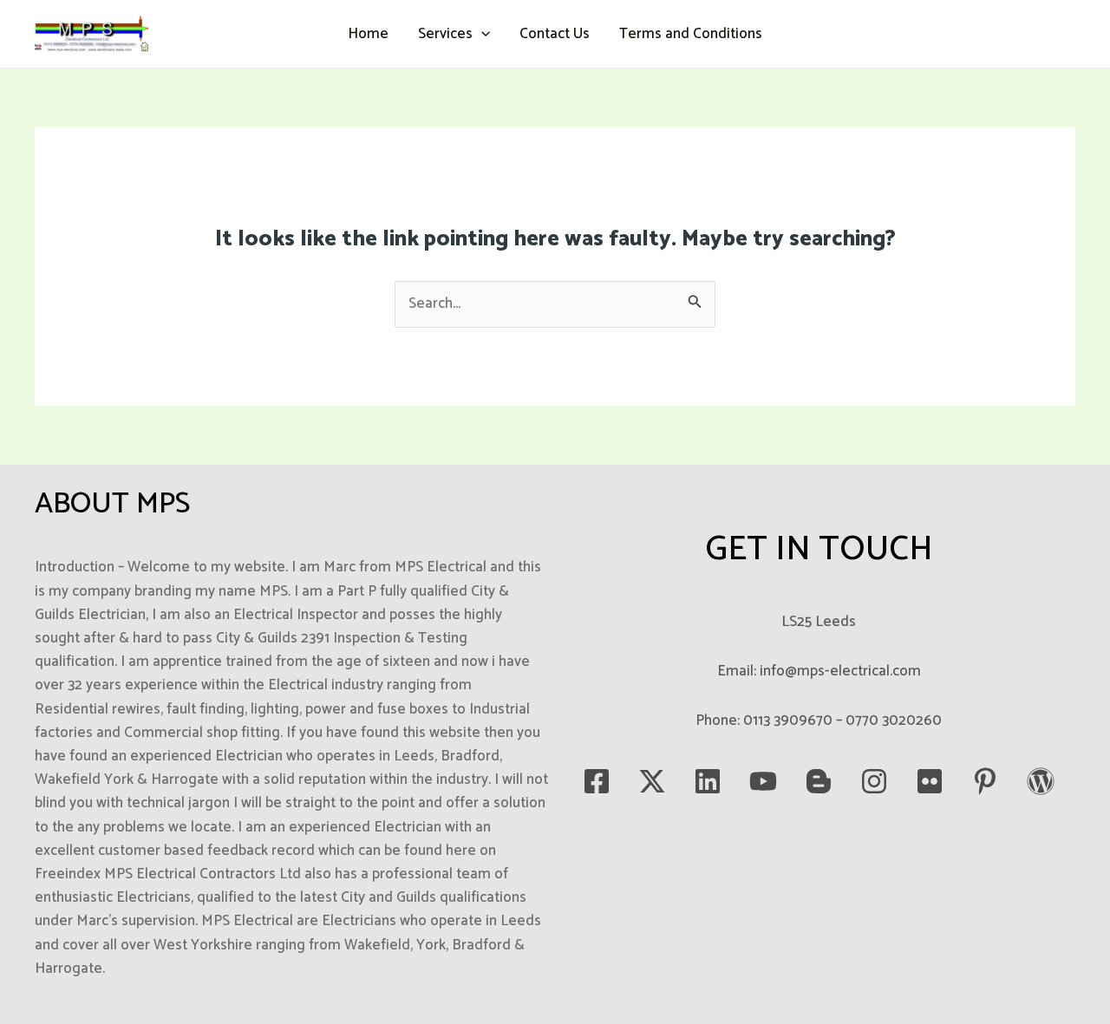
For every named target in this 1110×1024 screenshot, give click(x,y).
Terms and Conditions (690, 34)
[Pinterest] (985, 781)
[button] (481, 33)
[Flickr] (929, 781)
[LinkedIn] (707, 781)
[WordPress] (1040, 781)
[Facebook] (596, 781)
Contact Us (554, 34)
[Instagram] (874, 781)
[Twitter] (652, 781)
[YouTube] (763, 781)
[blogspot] (818, 781)
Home (368, 34)
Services (445, 34)
